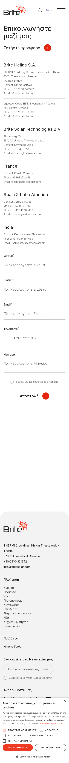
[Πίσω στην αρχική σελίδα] (15, 9)
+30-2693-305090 (23, 112)
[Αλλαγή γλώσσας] (49, 10)
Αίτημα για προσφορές (18, 613)
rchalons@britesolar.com (26, 181)
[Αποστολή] (45, 669)
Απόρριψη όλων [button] (51, 747)
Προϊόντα (10, 592)
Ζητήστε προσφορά (22, 47)
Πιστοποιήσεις (13, 600)
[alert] (34, 730)
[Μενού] (61, 9)
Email (8, 304)
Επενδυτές (11, 609)
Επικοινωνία (12, 626)
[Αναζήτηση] (40, 10)
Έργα (7, 596)
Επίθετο (10, 280)
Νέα (6, 617)
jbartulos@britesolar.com (26, 214)
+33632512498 (21, 177)
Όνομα (9, 256)
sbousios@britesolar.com (26, 153)
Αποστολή (29, 396)
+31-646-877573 (22, 149)
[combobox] (9, 338)
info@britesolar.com (23, 93)
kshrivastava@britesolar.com (28, 243)
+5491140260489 (22, 210)
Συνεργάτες (11, 605)
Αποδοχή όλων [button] (17, 747)
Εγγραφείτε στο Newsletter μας (28, 659)
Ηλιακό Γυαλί (12, 646)
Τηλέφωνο (11, 329)
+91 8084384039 (22, 238)
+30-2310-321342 (23, 89)
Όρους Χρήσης (49, 381)
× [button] (65, 701)
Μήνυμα (9, 354)
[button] (34, 757)
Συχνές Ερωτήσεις (16, 622)
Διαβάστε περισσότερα (51, 723)
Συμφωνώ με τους (37, 381)
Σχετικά (9, 588)
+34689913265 (22, 206)
